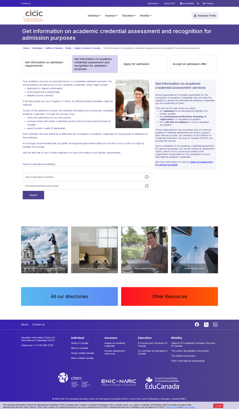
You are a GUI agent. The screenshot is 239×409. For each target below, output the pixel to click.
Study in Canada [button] (79, 343)
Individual (37, 48)
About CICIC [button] (169, 3)
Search (33, 195)
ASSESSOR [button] (110, 337)
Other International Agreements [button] (188, 360)
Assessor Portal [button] (207, 15)
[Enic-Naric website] (119, 382)
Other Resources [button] (169, 296)
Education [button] (128, 15)
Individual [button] (93, 15)
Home (26, 48)
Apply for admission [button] (136, 64)
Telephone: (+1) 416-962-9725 (37, 345)
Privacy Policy (188, 407)
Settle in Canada (53, 48)
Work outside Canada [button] (82, 358)
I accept (218, 406)
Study (68, 48)
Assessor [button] (110, 15)
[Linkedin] (215, 324)
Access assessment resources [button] (114, 352)
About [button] (24, 324)
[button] (33, 15)
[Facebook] (197, 324)
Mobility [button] (144, 15)
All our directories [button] (69, 296)
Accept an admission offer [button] (190, 64)
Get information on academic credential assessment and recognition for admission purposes (151, 48)
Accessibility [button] (188, 3)
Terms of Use (172, 407)
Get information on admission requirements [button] (44, 64)
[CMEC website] (78, 382)
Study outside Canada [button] (82, 353)
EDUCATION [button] (145, 337)
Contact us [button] (26, 3)
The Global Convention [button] (183, 355)
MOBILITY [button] (176, 337)
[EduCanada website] (162, 382)
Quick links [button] (153, 3)
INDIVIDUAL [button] (77, 337)
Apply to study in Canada (87, 48)
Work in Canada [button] (79, 348)
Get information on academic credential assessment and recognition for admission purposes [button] (93, 64)
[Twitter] (206, 324)
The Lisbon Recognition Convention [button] (190, 350)
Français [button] (210, 3)
